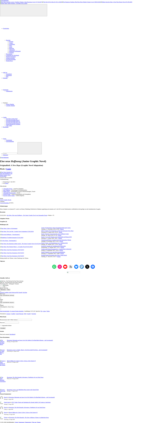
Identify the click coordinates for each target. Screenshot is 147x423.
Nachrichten (6, 28)
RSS (7, 76)
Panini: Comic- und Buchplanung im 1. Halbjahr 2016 (54, 243)
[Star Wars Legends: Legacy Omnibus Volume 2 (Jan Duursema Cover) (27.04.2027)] (21, 2)
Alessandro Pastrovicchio (9, 193)
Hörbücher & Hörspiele (15, 51)
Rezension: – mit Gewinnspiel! (27, 350)
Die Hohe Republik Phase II (13, 121)
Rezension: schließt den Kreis (29, 417)
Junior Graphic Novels (5, 200)
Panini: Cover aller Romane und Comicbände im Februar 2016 (56, 237)
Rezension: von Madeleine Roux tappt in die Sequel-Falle (23, 389)
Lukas (44, 311)
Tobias (48, 311)
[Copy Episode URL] (0, 304)
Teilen (8, 289)
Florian (60, 232)
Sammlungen (9, 91)
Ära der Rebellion (4, 203)
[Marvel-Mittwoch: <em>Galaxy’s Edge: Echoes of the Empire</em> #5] (3, 368)
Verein (4, 138)
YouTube (25, 292)
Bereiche (8, 40)
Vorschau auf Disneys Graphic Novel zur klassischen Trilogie (56, 240)
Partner (39, 422)
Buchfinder (5, 127)
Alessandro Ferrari (7, 188)
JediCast (5, 72)
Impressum (21, 422)
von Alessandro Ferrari (27, 215)
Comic (8, 169)
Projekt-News (9, 60)
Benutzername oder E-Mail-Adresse (8, 319)
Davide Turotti (6, 194)
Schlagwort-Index (10, 58)
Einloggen (5, 155)
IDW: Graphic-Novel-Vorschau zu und (57, 230)
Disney (6, 183)
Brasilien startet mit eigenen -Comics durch (54, 255)
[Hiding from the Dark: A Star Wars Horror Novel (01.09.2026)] (116, 2)
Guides (5, 117)
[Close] (0, 291)
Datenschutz (28, 422)
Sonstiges (11, 52)
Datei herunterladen (4, 311)
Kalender (5, 78)
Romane (11, 41)
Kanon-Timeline (10, 104)
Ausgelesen (9, 74)
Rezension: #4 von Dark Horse (25, 377)
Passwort (2, 322)
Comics (11, 43)
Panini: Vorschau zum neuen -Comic (55, 234)
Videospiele (12, 49)
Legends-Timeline (10, 105)
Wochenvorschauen (11, 56)
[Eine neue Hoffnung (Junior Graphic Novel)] (7, 176)
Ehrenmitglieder (10, 141)
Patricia (62, 229)
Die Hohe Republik (11, 59)
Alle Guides (9, 125)
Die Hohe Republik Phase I (12, 120)
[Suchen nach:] (10, 153)
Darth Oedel (7, 402)
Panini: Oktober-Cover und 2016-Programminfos (53, 252)
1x (4, 286)
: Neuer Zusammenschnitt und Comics (56, 227)
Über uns (34, 422)
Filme (10, 45)
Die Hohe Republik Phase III (13, 123)
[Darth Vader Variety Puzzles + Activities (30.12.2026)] (13, 3)
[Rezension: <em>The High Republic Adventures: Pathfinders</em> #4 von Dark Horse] (3, 383)
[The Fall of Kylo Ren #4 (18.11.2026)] (52, 2)
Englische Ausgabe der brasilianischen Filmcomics (53, 246)
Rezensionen (9, 54)
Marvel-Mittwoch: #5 (21, 361)
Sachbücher (12, 44)
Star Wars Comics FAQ (12, 118)
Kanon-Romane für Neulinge (13, 124)
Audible (6, 292)
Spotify (21, 292)
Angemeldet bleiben (6, 325)
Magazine (11, 48)
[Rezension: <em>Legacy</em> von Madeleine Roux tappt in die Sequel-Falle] (3, 391)
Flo (41, 311)
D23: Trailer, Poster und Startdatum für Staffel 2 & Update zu (31, 402)
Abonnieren (3, 289)
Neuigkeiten (9, 140)
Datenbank (5, 89)
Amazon (2, 292)
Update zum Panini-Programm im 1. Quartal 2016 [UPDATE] (56, 249)
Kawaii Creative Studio (9, 195)
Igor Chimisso (6, 190)
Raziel (5, 397)
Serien (10, 47)
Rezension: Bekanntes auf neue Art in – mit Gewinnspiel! (30, 340)
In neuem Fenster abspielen (17, 311)
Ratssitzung (9, 75)
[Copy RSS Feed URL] (0, 297)
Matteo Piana (6, 191)
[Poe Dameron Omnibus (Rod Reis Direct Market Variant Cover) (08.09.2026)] (81, 2)
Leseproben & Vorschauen (12, 55)
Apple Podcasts (12, 292)
